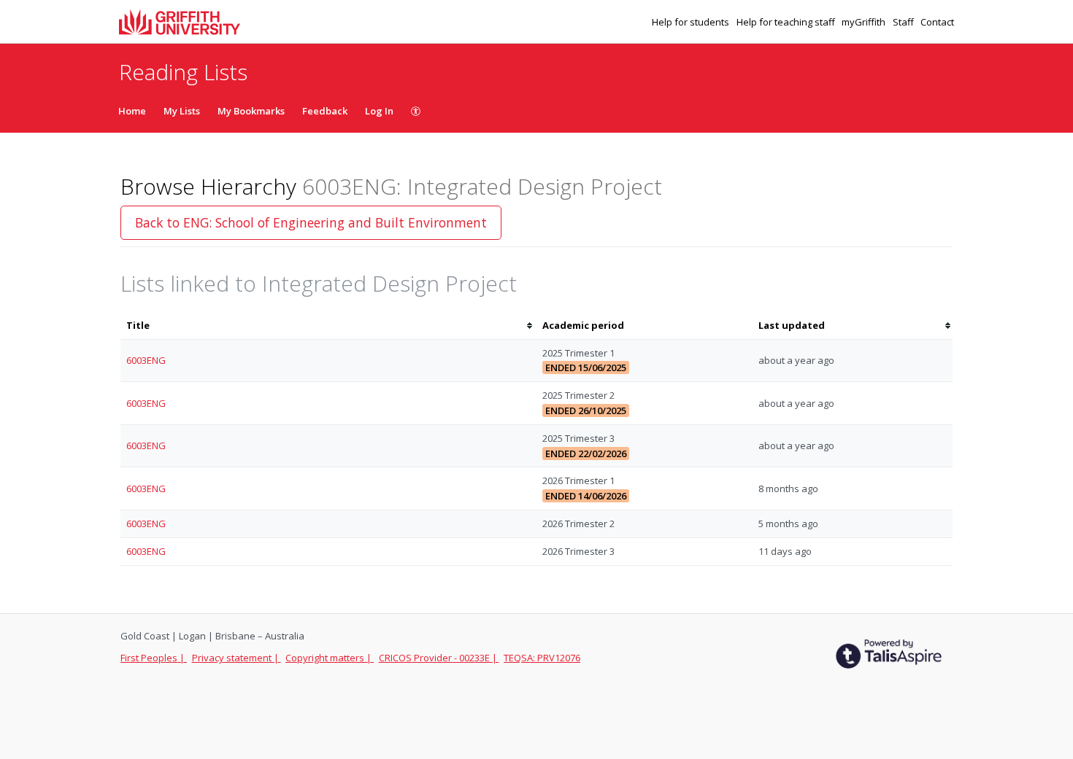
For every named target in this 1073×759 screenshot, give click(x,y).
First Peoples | (153, 657)
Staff (904, 21)
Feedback (324, 110)
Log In (379, 110)
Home (132, 110)
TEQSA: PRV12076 (542, 657)
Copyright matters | (329, 657)
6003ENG (146, 360)
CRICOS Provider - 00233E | (439, 657)
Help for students (691, 21)
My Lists (182, 110)
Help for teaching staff (787, 21)
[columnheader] (328, 325)
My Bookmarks (251, 110)
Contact (937, 21)
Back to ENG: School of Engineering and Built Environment (311, 222)
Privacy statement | (236, 657)
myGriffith (865, 21)
